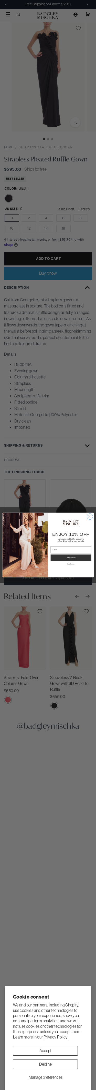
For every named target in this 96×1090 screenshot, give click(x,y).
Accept (45, 1050)
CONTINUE (71, 558)
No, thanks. (70, 563)
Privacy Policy (56, 1037)
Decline (45, 1064)
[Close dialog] (90, 516)
